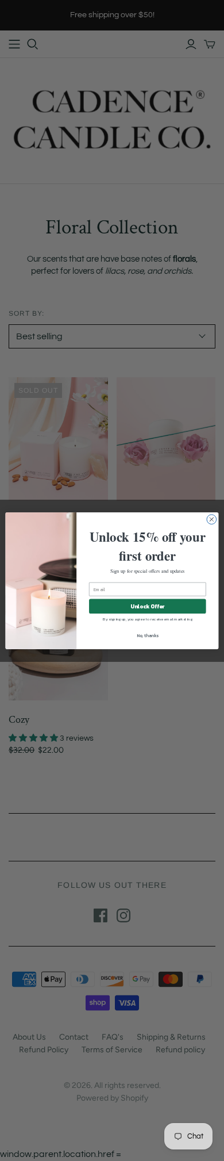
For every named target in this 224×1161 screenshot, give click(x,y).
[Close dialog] (212, 519)
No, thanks (148, 635)
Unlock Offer (147, 605)
